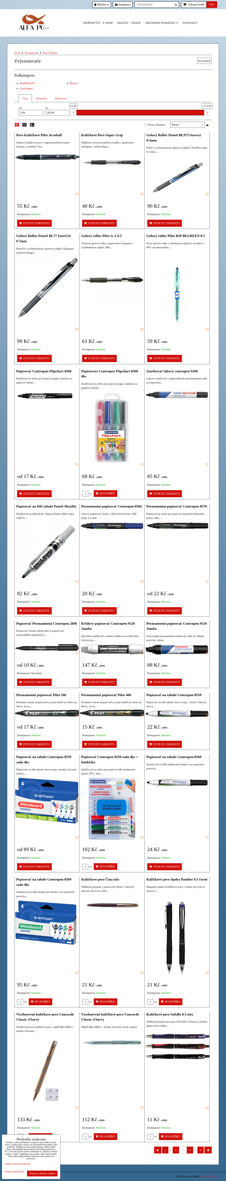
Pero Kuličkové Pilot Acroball (39, 135)
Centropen (26, 88)
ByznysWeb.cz (209, 1176)
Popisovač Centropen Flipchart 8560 (44, 371)
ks (90, 493)
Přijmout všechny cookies (42, 1173)
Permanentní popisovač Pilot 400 (106, 695)
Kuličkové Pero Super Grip (102, 135)
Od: (20, 108)
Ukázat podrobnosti (14, 1171)
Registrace (124, 4)
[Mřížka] (17, 126)
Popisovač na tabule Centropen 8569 (173, 757)
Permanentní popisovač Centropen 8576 (176, 506)
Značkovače (27, 83)
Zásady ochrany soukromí (17, 1163)
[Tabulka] (32, 126)
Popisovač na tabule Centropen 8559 (173, 695)
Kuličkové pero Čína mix (100, 879)
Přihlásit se (102, 4)
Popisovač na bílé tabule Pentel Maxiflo (46, 506)
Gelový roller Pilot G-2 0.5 (101, 236)
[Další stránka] (208, 1150)
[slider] (73, 112)
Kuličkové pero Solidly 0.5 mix (169, 1014)
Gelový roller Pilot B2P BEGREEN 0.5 (175, 236)
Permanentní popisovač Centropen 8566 (111, 506)
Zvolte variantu (36, 223)
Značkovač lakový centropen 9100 (172, 371)
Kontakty (190, 23)
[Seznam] (24, 126)
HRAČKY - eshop (129, 23)
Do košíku (106, 493)
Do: (47, 108)
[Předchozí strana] (157, 1150)
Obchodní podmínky (160, 23)
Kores (74, 83)
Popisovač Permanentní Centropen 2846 (46, 623)
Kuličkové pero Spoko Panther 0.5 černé (176, 879)
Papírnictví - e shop (98, 23)
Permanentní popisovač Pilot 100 (41, 695)
